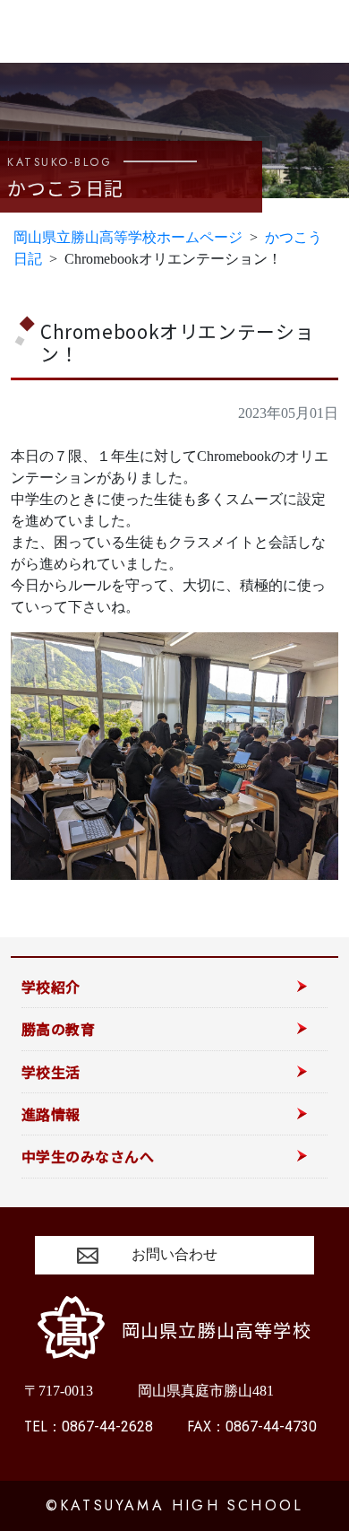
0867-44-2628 (88, 1426)
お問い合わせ (174, 1254)
